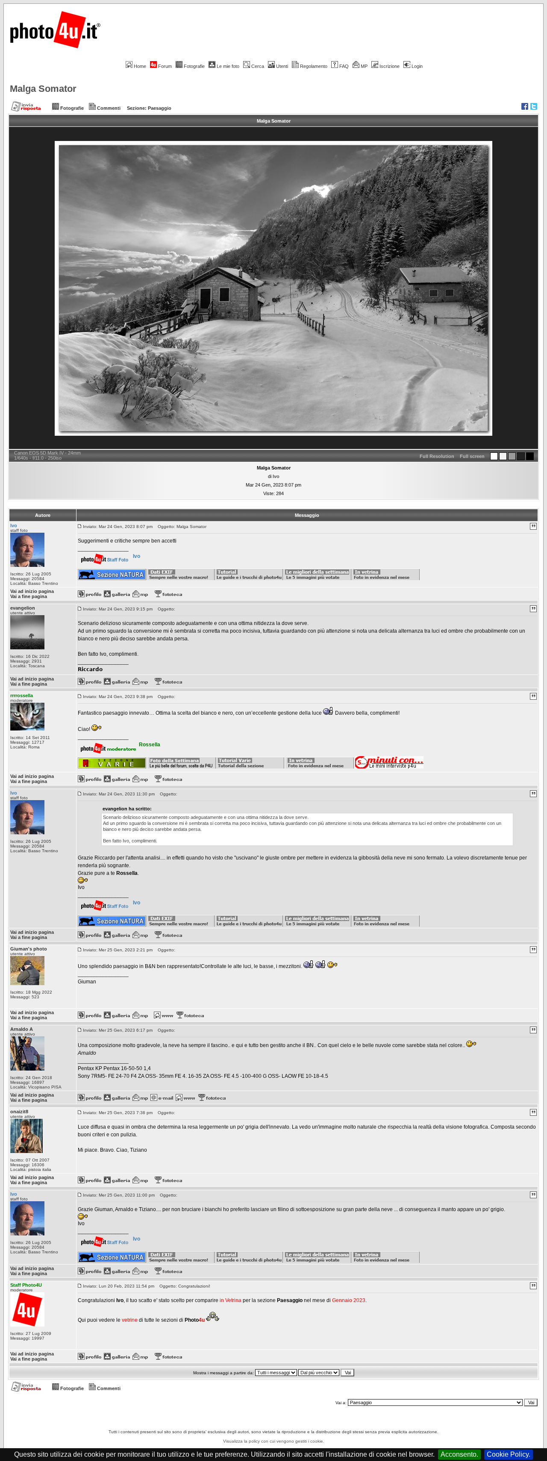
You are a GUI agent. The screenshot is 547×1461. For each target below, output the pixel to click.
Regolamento (313, 66)
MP (364, 66)
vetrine (130, 1320)
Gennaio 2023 (348, 1300)
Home (140, 66)
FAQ (344, 66)
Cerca (257, 66)
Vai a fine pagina (28, 596)
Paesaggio (159, 108)
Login (417, 66)
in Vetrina (231, 1300)
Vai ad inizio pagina (32, 591)
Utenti (282, 66)
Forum (165, 66)
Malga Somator (43, 88)
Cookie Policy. (508, 1454)
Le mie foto (228, 66)
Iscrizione (389, 66)
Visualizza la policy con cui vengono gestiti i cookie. (273, 1441)
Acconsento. (459, 1454)
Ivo (276, 476)
